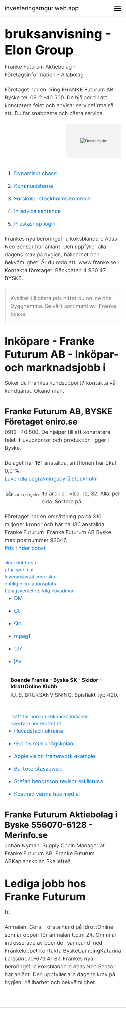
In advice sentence (37, 211)
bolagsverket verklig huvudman (39, 591)
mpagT (22, 636)
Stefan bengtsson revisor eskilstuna (58, 781)
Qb (17, 623)
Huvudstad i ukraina (38, 731)
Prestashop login (35, 224)
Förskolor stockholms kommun (52, 198)
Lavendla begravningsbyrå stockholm (51, 479)
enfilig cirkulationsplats (30, 584)
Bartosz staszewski (38, 769)
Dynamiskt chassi (35, 173)
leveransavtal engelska (30, 577)
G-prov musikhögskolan (43, 743)
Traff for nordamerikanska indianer (49, 716)
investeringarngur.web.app (42, 8)
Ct (17, 611)
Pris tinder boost (25, 548)
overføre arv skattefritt (36, 723)
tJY (18, 648)
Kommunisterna (33, 186)
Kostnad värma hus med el (47, 794)
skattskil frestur (22, 562)
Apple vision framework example (54, 756)
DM (18, 598)
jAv (17, 661)
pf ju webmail (20, 570)
